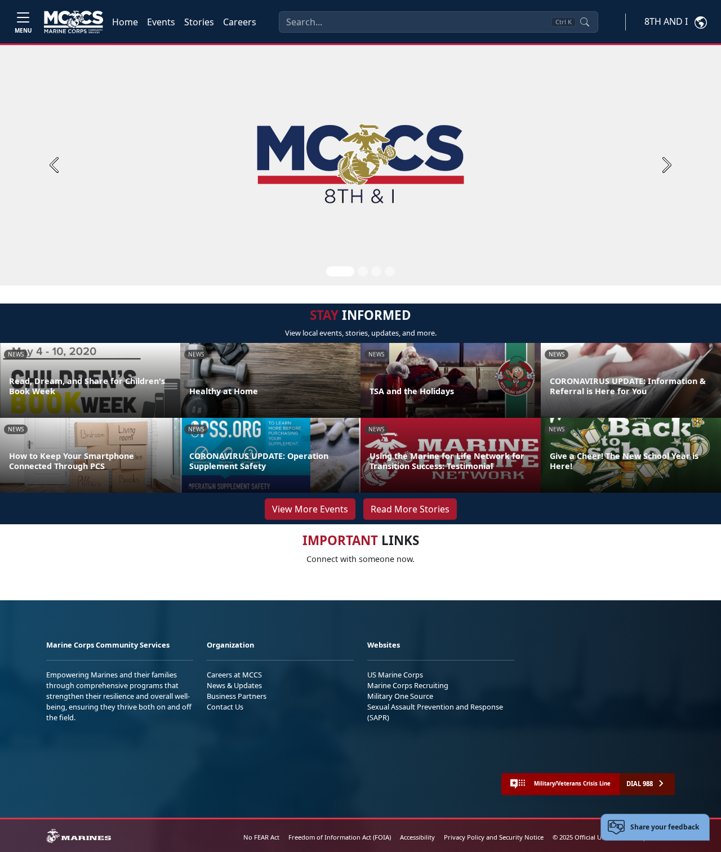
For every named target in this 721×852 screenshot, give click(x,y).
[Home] (73, 22)
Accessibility (417, 837)
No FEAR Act (261, 837)
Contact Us (225, 707)
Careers (239, 22)
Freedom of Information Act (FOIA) (339, 837)
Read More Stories (410, 509)
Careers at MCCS (234, 675)
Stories (199, 22)
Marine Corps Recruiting (407, 685)
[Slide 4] (390, 271)
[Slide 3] (376, 271)
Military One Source (400, 696)
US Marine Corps (395, 675)
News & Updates (234, 685)
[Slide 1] (340, 271)
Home (125, 22)
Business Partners (236, 696)
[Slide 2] (363, 271)
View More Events (310, 509)
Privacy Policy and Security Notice (494, 837)
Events (161, 22)
